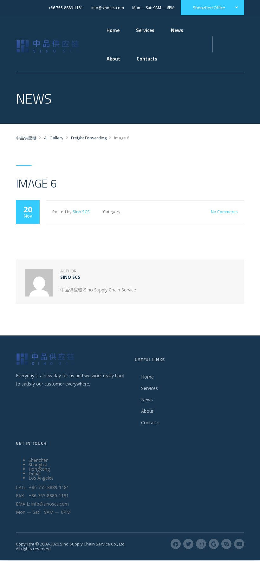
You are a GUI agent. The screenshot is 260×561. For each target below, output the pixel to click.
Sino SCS (81, 211)
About (147, 411)
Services (149, 388)
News (177, 30)
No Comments (224, 211)
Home (113, 30)
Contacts (150, 422)
